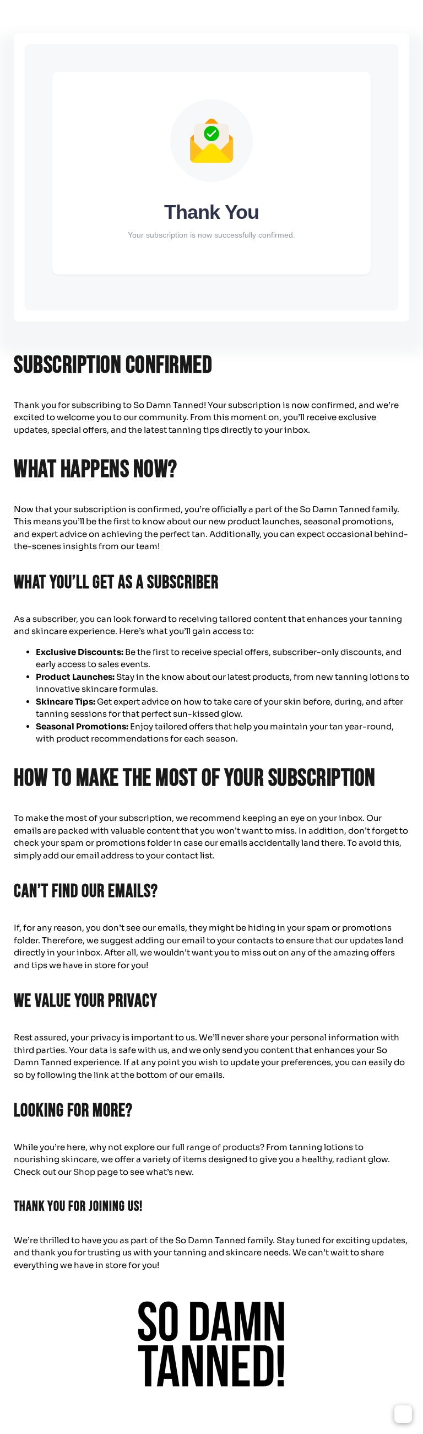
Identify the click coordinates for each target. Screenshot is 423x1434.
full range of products (216, 1147)
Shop (84, 1172)
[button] (403, 1414)
